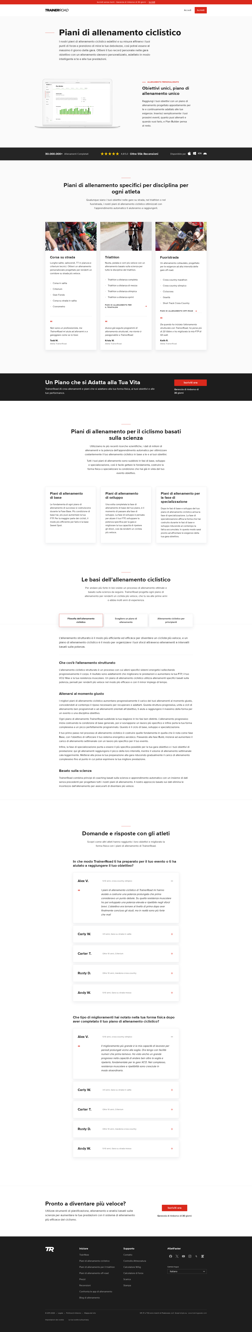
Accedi (187, 10)
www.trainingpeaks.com (197, 1313)
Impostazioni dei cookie (54, 1320)
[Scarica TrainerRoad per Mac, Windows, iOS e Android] (197, 154)
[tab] (81, 620)
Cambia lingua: (173, 1267)
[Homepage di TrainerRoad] (57, 10)
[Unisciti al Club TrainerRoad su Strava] (196, 1256)
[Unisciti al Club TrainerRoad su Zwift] (203, 1256)
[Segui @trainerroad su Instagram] (190, 1256)
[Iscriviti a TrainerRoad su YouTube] (183, 1256)
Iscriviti (200, 10)
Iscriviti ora (190, 382)
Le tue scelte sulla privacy (79, 1320)
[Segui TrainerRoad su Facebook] (170, 1256)
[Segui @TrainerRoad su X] (177, 1256)
